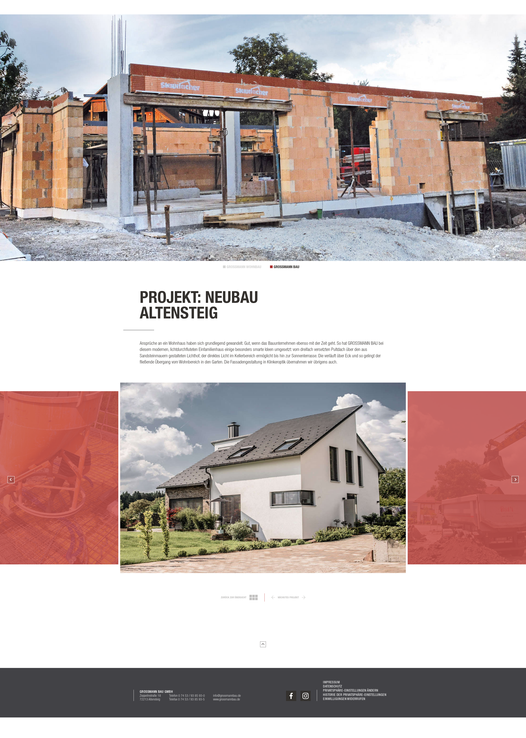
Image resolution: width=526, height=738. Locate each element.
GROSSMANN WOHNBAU (244, 267)
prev (273, 597)
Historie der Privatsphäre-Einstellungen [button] (354, 695)
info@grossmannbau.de (227, 695)
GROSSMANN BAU (286, 267)
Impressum (331, 682)
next (303, 597)
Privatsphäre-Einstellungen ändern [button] (350, 690)
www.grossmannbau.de (226, 699)
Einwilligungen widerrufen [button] (344, 699)
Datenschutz (332, 686)
